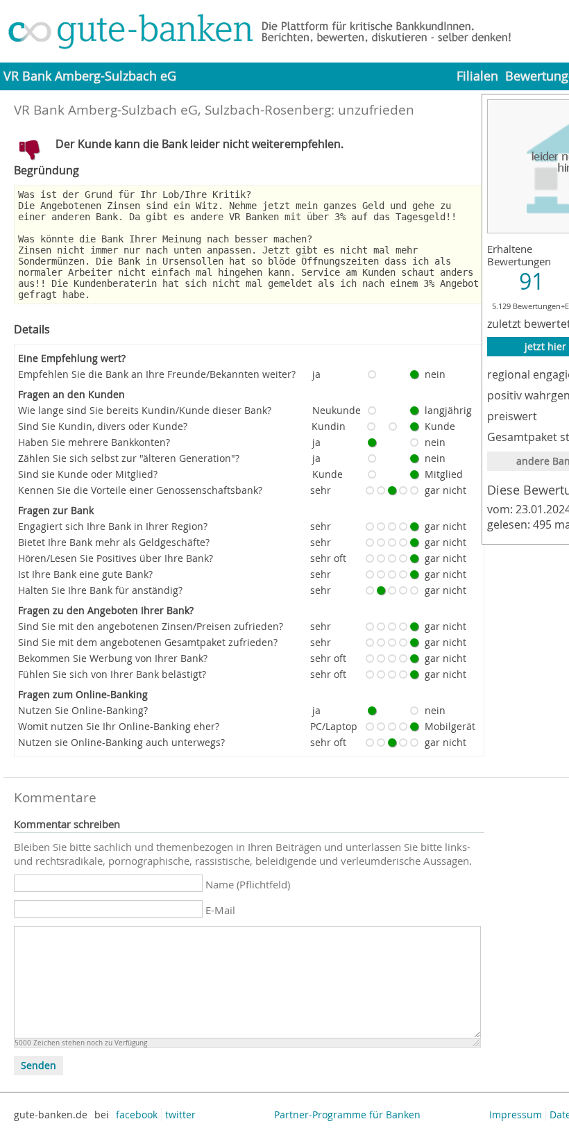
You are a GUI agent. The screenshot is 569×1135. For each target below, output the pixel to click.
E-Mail (220, 910)
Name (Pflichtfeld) (247, 884)
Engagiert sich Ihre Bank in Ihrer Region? (112, 526)
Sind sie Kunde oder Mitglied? (88, 474)
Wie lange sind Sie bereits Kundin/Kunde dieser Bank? (144, 410)
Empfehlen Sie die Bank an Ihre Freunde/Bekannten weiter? (157, 374)
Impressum (515, 1114)
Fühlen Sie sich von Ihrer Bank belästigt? (112, 674)
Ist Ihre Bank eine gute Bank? (85, 574)
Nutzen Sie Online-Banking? (83, 710)
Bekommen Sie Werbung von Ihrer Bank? (112, 658)
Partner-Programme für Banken (347, 1114)
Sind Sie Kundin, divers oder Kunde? (102, 426)
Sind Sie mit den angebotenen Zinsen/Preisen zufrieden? (150, 626)
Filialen (477, 76)
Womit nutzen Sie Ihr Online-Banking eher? (118, 726)
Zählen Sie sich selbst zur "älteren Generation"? (128, 458)
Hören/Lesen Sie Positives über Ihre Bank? (115, 558)
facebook (137, 1114)
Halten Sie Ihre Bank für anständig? (100, 590)
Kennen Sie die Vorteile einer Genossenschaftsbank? (140, 490)
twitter (180, 1114)
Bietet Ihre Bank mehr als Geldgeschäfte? (114, 542)
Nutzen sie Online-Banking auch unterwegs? (121, 742)
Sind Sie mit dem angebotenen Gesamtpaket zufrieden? (148, 642)
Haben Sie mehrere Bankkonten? (94, 442)
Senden (38, 1065)
